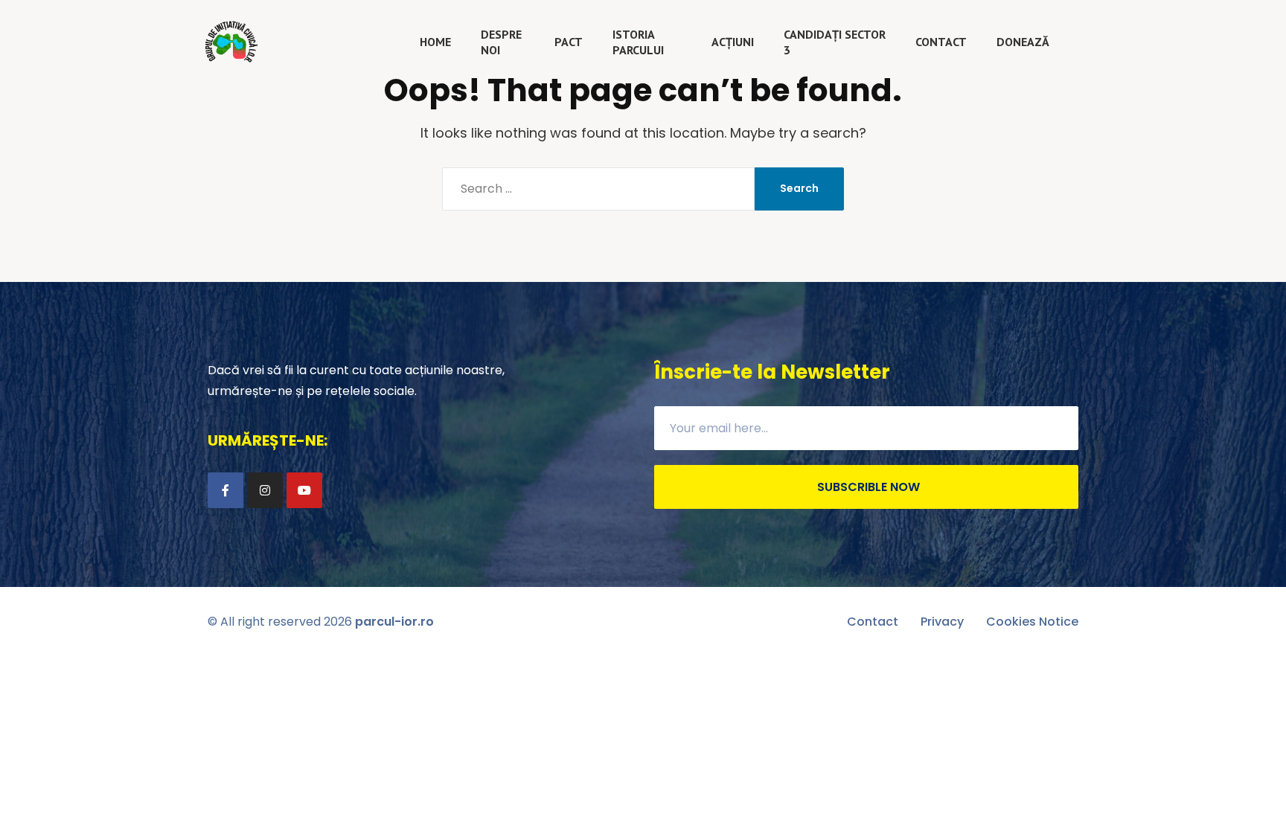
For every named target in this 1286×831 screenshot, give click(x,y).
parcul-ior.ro (394, 621)
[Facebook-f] (225, 490)
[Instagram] (265, 490)
